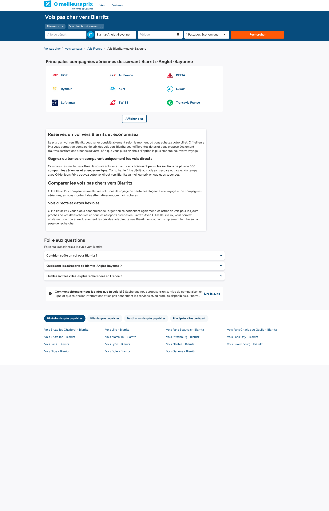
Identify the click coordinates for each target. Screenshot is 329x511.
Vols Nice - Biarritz (56, 351)
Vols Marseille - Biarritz (120, 337)
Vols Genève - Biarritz (181, 351)
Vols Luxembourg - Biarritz (245, 344)
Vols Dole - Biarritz (117, 351)
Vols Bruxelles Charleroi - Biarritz (66, 329)
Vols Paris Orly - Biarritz (242, 337)
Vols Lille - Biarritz (117, 329)
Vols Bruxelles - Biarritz (59, 337)
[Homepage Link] (68, 3)
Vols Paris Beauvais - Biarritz (185, 329)
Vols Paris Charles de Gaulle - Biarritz (252, 329)
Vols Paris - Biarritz (56, 344)
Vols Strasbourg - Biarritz (183, 337)
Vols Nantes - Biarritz (180, 344)
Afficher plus (134, 118)
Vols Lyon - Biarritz (117, 344)
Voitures (117, 5)
